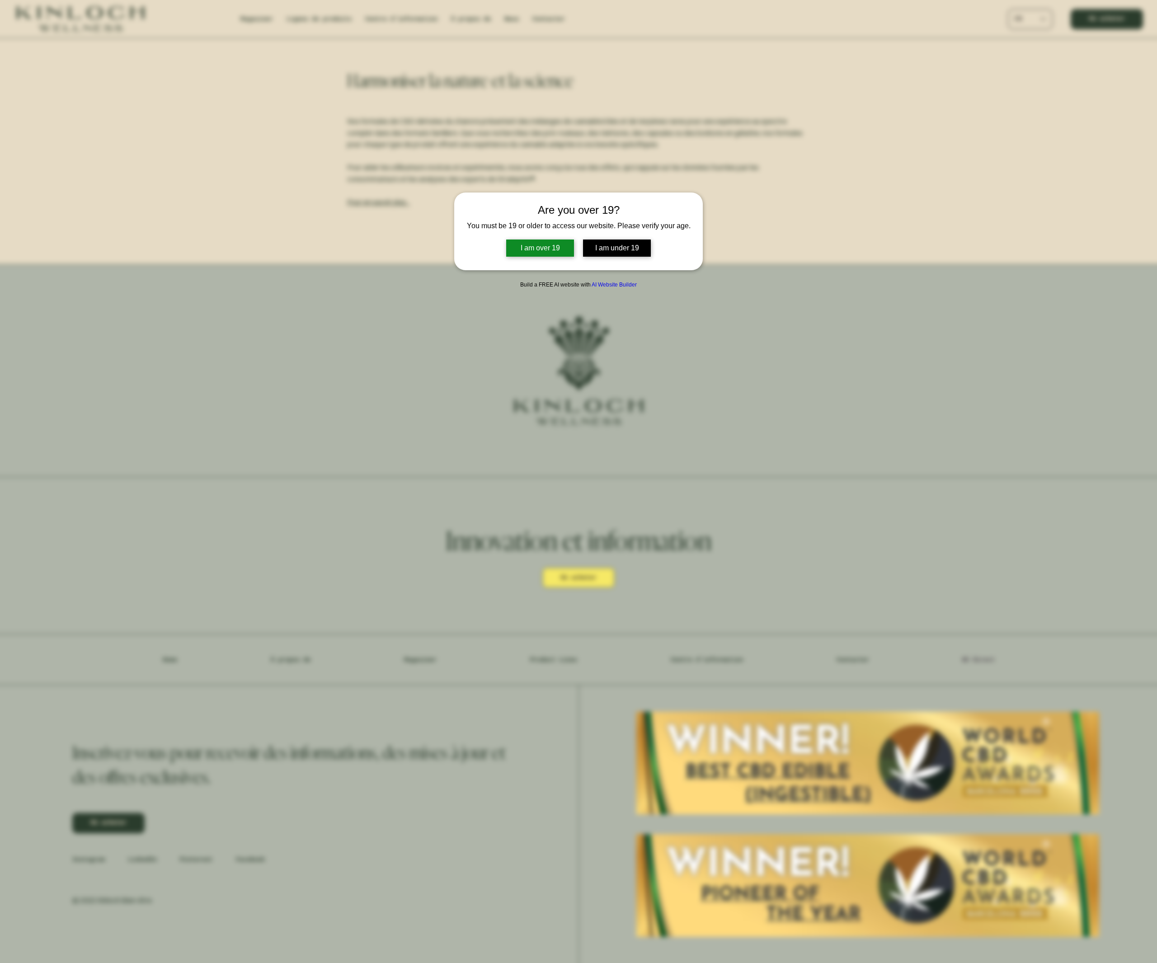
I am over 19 (540, 248)
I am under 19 (617, 248)
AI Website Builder (614, 285)
